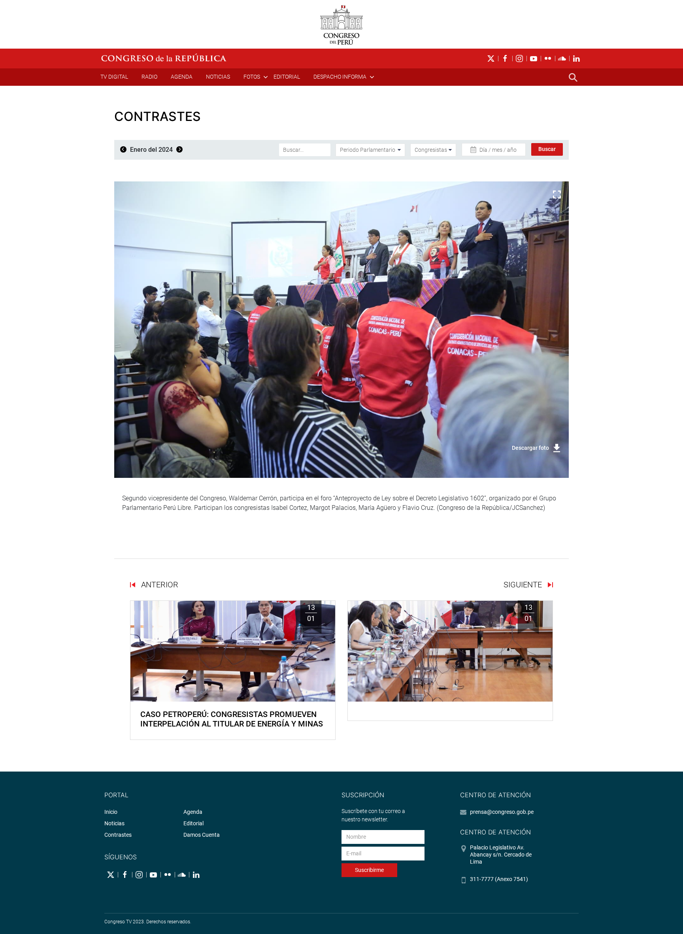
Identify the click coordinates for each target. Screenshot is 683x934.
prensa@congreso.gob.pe (502, 812)
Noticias (218, 77)
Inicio (110, 812)
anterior (158, 584)
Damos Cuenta (201, 835)
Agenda (181, 77)
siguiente (524, 584)
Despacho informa (339, 77)
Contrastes (118, 835)
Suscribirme (369, 870)
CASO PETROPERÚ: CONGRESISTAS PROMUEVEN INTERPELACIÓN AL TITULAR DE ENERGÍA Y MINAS (231, 718)
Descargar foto (530, 448)
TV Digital (114, 77)
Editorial (287, 77)
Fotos (251, 77)
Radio (149, 77)
